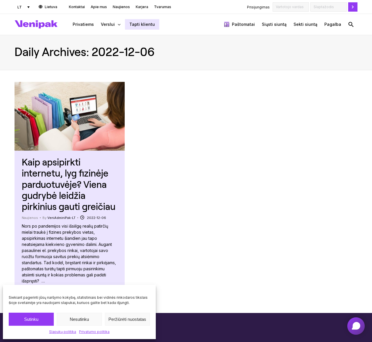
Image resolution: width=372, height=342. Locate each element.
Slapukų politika (62, 332)
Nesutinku (79, 319)
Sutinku (31, 319)
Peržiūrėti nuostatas (127, 319)
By (59, 218)
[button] (351, 24)
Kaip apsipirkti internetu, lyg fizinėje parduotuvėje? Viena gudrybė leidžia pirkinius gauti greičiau (68, 184)
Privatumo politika (94, 332)
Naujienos (30, 218)
